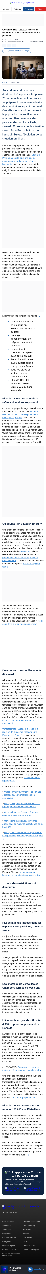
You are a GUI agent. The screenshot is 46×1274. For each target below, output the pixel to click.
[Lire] (30, 1269)
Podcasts (17, 9)
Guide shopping (29, 1225)
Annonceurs (6, 1225)
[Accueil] (23, 3)
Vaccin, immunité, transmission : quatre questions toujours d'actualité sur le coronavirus (21, 795)
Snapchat (19, 1216)
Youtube (15, 1216)
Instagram (7, 1216)
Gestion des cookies (9, 1250)
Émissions (29, 9)
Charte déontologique (31, 1250)
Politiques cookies (29, 1246)
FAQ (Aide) (6, 1242)
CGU (25, 1242)
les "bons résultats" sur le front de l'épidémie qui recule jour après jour (20, 414)
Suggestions (15, 82)
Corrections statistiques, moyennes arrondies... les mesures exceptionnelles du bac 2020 (22, 824)
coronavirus (24, 551)
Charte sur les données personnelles (11, 1254)
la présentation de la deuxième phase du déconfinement (20, 557)
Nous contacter (8, 1221)
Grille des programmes (31, 1221)
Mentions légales (8, 1246)
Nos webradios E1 (9, 1238)
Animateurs (6, 1230)
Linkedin (23, 1216)
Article (4, 82)
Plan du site (27, 1238)
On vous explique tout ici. (23, 1097)
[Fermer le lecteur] (43, 1269)
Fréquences (6, 1234)
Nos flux (26, 1234)
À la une (6, 9)
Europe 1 (8, 40)
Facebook (11, 1216)
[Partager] (4, 45)
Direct (40, 9)
